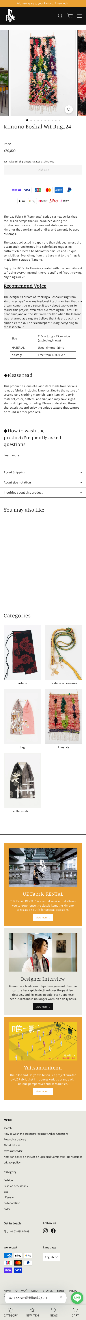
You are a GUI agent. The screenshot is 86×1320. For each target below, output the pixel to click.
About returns (12, 1145)
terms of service (13, 1151)
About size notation (17, 482)
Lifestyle (8, 1197)
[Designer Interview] (43, 952)
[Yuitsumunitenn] (43, 1041)
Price (7, 144)
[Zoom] (69, 109)
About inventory (42, 3)
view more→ (43, 917)
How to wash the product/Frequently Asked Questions (36, 1134)
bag (6, 1192)
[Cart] (70, 15)
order (7, 1209)
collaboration (12, 1203)
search (8, 1128)
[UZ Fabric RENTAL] (43, 867)
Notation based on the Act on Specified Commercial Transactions (43, 1157)
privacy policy (12, 1162)
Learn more (11, 455)
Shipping (24, 161)
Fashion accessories (16, 1186)
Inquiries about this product (23, 492)
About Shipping (14, 472)
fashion (8, 1180)
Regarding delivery (15, 1139)
